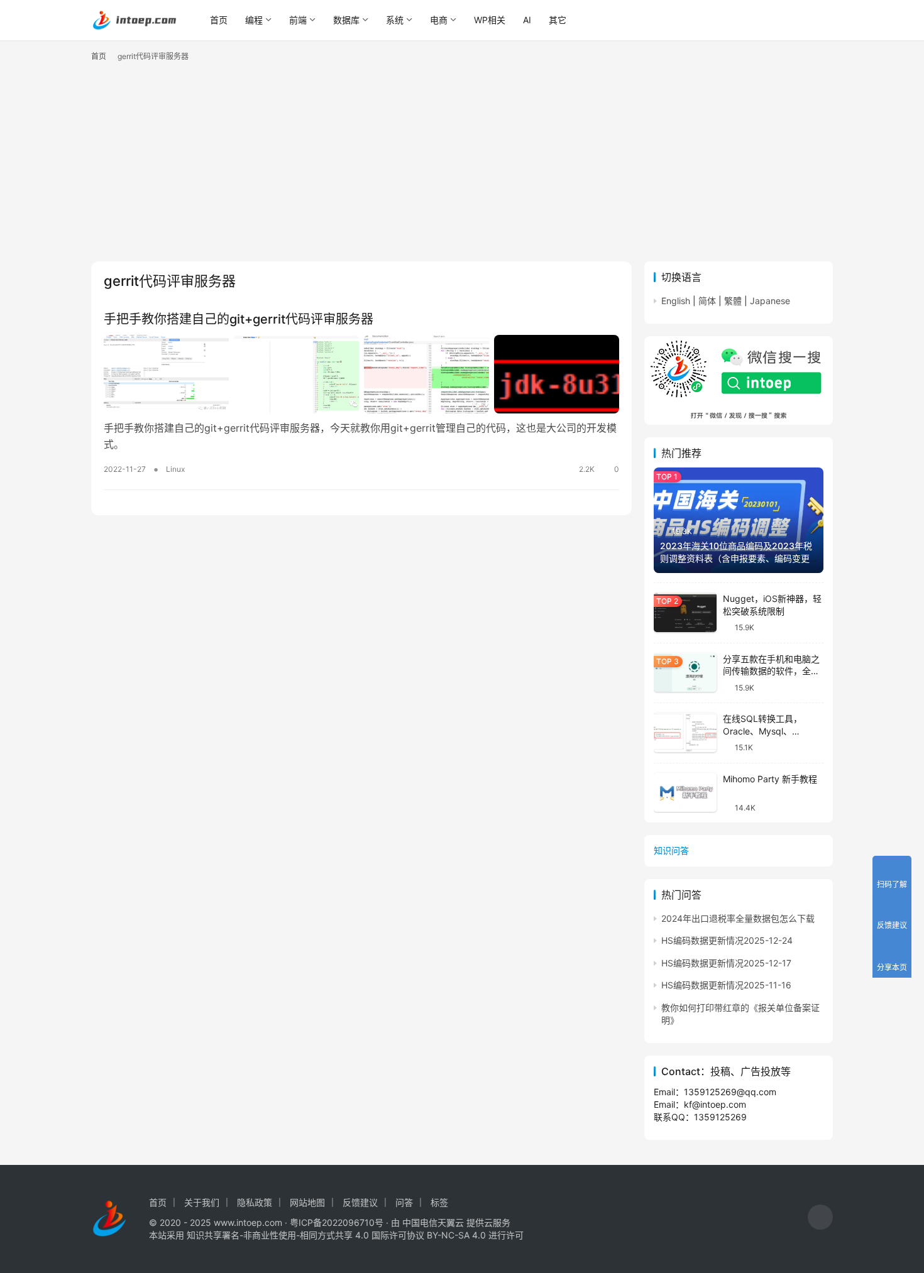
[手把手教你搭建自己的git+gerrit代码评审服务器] (361, 374)
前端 (298, 19)
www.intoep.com (248, 1222)
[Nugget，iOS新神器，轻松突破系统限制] (685, 612)
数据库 (346, 19)
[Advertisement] (462, 167)
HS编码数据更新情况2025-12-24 (727, 940)
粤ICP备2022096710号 (336, 1222)
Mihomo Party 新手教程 (770, 778)
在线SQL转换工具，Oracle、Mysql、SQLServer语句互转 (763, 730)
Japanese (770, 300)
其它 (557, 19)
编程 (254, 19)
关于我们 (201, 1202)
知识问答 (671, 850)
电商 (439, 19)
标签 (439, 1202)
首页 (219, 19)
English (675, 300)
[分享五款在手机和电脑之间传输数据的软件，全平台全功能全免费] (685, 672)
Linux (175, 469)
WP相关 (489, 19)
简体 (707, 300)
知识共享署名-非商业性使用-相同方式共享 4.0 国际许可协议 (305, 1235)
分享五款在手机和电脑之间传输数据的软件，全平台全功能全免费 (771, 671)
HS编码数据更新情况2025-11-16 (726, 985)
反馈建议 (360, 1202)
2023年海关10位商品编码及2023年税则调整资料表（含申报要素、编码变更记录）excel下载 (736, 558)
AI (527, 19)
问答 (404, 1202)
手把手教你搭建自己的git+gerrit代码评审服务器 (238, 319)
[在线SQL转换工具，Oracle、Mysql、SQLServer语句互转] (685, 732)
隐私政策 (254, 1202)
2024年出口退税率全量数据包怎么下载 (738, 918)
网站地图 (307, 1202)
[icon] (820, 1219)
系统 (395, 19)
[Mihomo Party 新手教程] (685, 792)
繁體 (733, 300)
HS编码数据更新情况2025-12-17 (726, 963)
